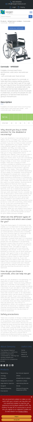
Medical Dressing (6, 388)
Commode (26, 21)
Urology (3, 375)
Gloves (18, 386)
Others (18, 375)
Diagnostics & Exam (7, 381)
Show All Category (16, 28)
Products (3, 21)
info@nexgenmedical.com (17, 4)
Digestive (3, 378)
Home (23, 350)
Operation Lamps (21, 381)
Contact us (24, 356)
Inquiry (22, 7)
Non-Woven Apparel (22, 373)
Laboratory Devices (22, 383)
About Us (24, 354)
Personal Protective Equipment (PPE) (22, 389)
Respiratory (4, 373)
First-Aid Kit (4, 391)
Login (14, 7)
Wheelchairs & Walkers (15, 21)
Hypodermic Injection (7, 383)
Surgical (3, 386)
